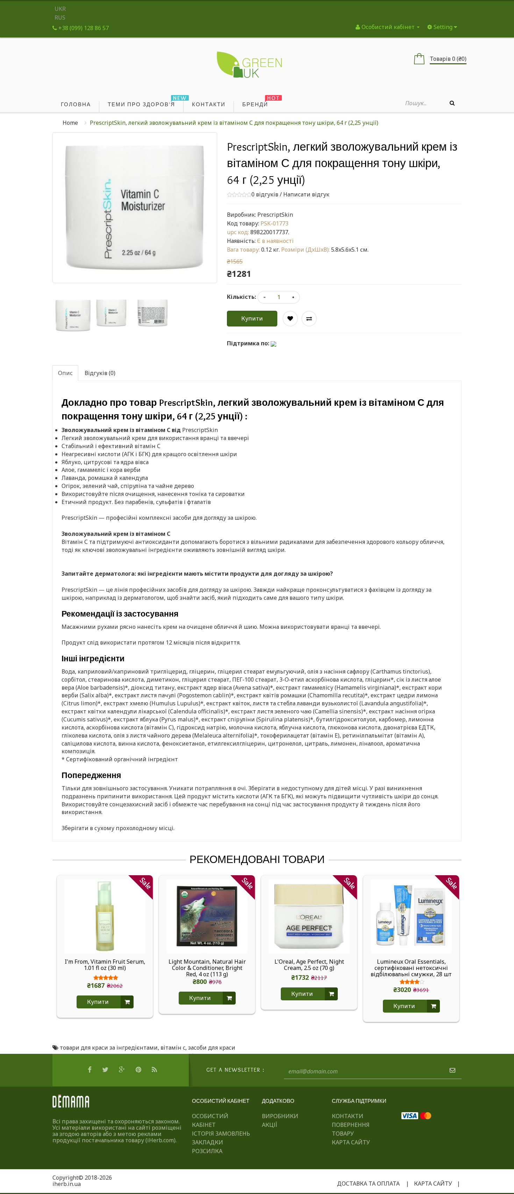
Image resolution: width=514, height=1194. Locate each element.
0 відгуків (264, 194)
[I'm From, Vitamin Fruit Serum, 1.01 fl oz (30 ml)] (104, 916)
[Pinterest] (139, 1070)
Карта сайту (351, 1142)
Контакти (347, 1116)
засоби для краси (211, 1047)
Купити (252, 318)
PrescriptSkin (275, 214)
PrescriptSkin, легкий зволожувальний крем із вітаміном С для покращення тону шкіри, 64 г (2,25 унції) (234, 123)
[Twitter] (106, 1070)
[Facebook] (90, 1070)
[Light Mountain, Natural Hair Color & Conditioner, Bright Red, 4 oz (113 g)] (207, 916)
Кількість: (241, 297)
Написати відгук (306, 194)
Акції (269, 1125)
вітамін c (172, 1047)
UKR (60, 9)
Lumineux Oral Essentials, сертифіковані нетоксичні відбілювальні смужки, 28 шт (411, 967)
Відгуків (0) (100, 373)
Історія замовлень (221, 1133)
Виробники (280, 1116)
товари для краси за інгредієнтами (109, 1047)
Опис (65, 373)
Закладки (207, 1142)
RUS (60, 17)
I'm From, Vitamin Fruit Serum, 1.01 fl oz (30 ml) (105, 965)
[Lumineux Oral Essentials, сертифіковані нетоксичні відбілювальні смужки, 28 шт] (411, 916)
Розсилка (207, 1151)
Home (70, 123)
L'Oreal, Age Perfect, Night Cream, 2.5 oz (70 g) (309, 965)
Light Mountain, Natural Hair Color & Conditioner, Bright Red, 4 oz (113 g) (207, 967)
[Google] (123, 1070)
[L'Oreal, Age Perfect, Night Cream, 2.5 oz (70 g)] (309, 916)
